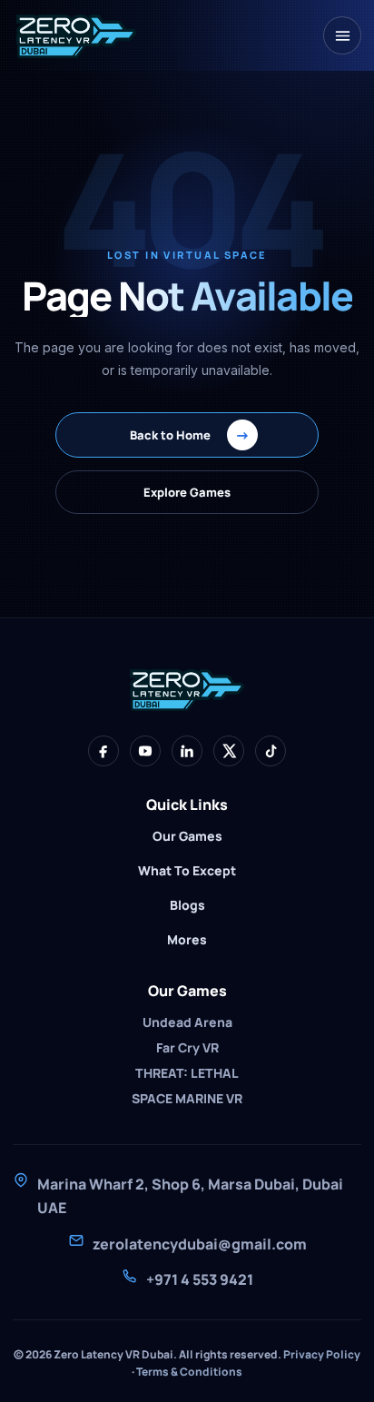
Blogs (187, 904)
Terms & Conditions (189, 1371)
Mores (187, 939)
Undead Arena (187, 1022)
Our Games (187, 835)
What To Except (187, 870)
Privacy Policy (321, 1354)
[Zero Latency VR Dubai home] (76, 35)
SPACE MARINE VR (187, 1098)
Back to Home (190, 435)
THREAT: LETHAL (187, 1072)
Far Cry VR (187, 1047)
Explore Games (187, 492)
